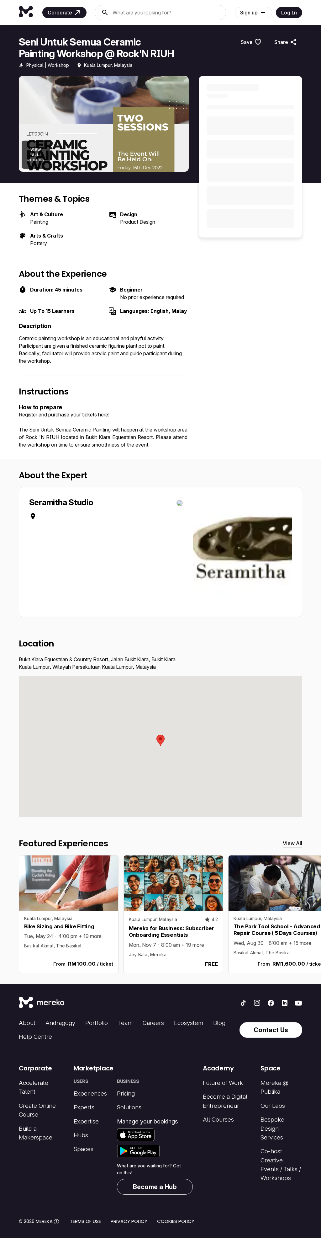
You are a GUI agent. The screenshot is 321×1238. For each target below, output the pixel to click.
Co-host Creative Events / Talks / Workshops (280, 1165)
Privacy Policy (129, 1221)
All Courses (218, 1119)
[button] (160, 740)
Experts (84, 1107)
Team (125, 1022)
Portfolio (96, 1022)
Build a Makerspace (35, 1133)
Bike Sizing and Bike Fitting (59, 926)
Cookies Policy (175, 1221)
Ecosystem (188, 1022)
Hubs (81, 1135)
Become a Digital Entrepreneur (225, 1101)
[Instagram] (257, 1003)
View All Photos (35, 154)
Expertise (86, 1121)
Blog (219, 1022)
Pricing (126, 1093)
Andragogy (60, 1022)
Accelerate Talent (33, 1087)
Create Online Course (37, 1110)
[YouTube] (298, 1003)
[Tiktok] (243, 1003)
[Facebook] (271, 1003)
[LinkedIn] (284, 1003)
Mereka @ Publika (274, 1087)
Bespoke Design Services (272, 1128)
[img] (56, 1221)
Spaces (83, 1149)
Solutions (129, 1107)
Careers (153, 1022)
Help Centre (35, 1036)
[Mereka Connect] (41, 1003)
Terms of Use (85, 1221)
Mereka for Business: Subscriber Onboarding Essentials (171, 931)
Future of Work (223, 1082)
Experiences (90, 1093)
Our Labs (272, 1105)
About (27, 1022)
